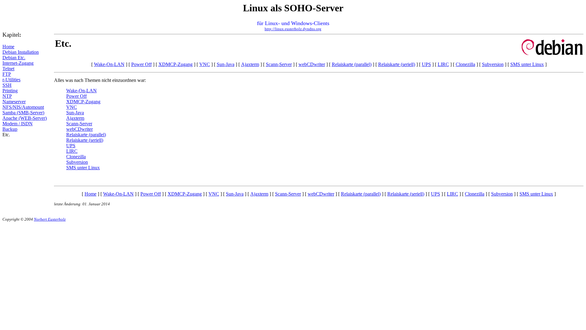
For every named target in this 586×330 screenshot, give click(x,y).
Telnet (8, 68)
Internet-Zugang (18, 63)
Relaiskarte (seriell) (396, 64)
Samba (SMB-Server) (23, 112)
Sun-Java (225, 64)
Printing (10, 90)
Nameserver (14, 101)
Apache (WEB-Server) (24, 118)
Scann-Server (279, 64)
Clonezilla (465, 64)
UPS (426, 64)
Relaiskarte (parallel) (351, 64)
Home (8, 46)
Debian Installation (20, 52)
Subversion (493, 64)
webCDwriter (311, 64)
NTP (7, 96)
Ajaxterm (250, 64)
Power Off (141, 64)
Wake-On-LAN (109, 64)
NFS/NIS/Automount (23, 107)
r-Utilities (11, 79)
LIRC (443, 64)
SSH (7, 85)
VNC (204, 64)
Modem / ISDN (17, 123)
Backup (9, 129)
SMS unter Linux (527, 64)
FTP (6, 74)
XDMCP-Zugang (175, 64)
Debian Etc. (13, 57)
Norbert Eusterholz (50, 219)
